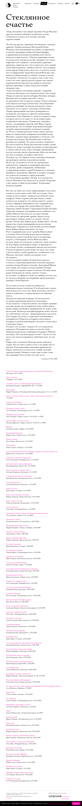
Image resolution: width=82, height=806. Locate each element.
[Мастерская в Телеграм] (50, 796)
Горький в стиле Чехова (14, 766)
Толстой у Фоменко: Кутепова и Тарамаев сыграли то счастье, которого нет (32, 451)
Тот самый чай (11, 698)
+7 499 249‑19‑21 (18, 794)
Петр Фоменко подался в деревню (17, 655)
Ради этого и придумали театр (16, 612)
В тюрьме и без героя (13, 779)
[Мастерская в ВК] (52, 796)
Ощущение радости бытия (15, 414)
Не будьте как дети (12, 729)
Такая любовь (10, 445)
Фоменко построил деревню (15, 631)
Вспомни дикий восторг (14, 433)
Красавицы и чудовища (14, 748)
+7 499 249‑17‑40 (10, 794)
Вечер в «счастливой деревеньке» (17, 606)
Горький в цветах (12, 717)
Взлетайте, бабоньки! (13, 593)
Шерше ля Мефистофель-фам (16, 538)
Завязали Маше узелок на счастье (17, 421)
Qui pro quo (10, 723)
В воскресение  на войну (14, 550)
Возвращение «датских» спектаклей (18, 674)
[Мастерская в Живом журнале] (56, 796)
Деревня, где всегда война (14, 556)
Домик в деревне (11, 439)
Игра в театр (10, 692)
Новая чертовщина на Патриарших (18, 680)
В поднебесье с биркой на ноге (16, 581)
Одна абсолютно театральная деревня (19, 649)
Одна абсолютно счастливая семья (17, 470)
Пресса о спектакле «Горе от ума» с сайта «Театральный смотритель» (29, 396)
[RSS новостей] (58, 796)
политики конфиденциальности (58, 803)
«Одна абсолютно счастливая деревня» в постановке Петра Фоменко (29, 371)
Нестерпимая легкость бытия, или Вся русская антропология (27, 513)
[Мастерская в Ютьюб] (60, 796)
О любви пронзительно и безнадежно (19, 476)
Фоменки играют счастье (14, 575)
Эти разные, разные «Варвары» (16, 754)
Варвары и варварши (13, 760)
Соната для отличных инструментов (18, 458)
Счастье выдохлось (12, 507)
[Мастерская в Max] (54, 796)
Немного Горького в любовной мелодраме (20, 735)
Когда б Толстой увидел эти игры (17, 495)
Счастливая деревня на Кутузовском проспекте (22, 569)
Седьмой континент (13, 624)
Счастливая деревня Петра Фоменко (18, 587)
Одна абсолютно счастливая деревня (18, 600)
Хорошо (76, 803)
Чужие (8, 711)
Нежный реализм (12, 637)
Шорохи (9, 427)
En (79, 3)
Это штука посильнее (13, 544)
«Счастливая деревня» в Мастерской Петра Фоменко (24, 643)
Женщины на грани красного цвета (18, 705)
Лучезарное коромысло (14, 618)
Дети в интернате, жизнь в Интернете (19, 464)
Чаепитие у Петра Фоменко (15, 532)
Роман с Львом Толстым (14, 501)
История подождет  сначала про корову (19, 661)
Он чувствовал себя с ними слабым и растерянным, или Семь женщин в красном (33, 686)
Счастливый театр (12, 668)
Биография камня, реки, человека (17, 526)
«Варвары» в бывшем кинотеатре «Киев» (19, 773)
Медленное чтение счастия (15, 408)
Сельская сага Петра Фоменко (16, 563)
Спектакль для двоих (13, 482)
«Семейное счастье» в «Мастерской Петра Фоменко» (24, 384)
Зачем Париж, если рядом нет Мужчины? (20, 742)
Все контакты (9, 798)
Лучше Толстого (11, 488)
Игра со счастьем (12, 377)
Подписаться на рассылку (63, 796)
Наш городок (10, 390)
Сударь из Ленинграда (13, 402)
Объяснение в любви (13, 519)
